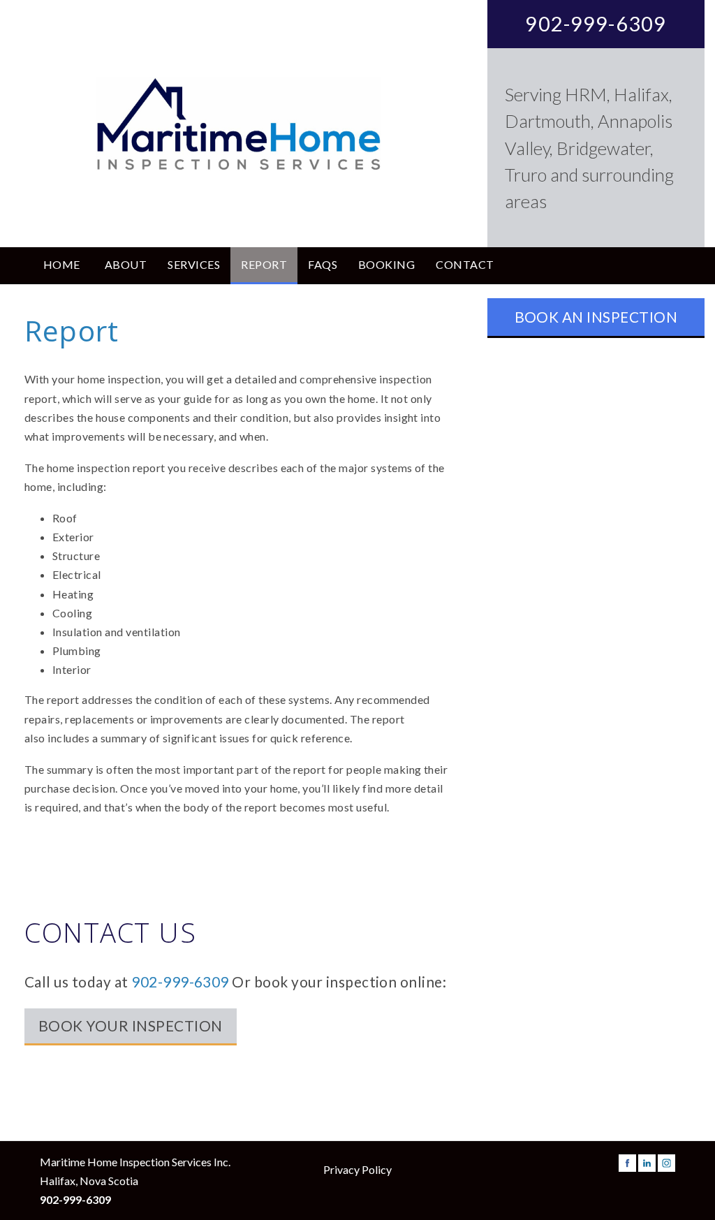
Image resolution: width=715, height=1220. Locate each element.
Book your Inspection (130, 1025)
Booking (386, 264)
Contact (465, 264)
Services (194, 264)
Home (61, 264)
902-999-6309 (595, 24)
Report (264, 264)
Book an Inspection (596, 316)
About (126, 264)
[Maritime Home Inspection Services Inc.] (238, 123)
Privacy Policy (357, 1169)
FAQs (322, 264)
